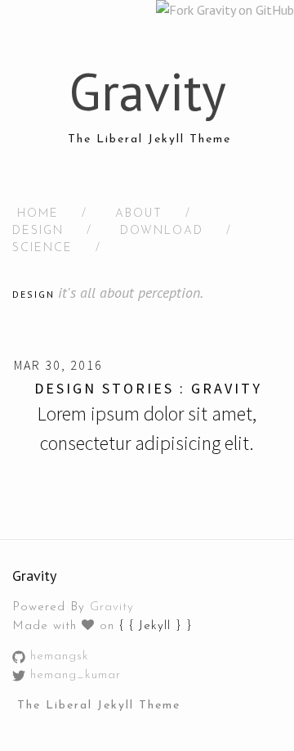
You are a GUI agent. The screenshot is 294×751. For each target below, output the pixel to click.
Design (38, 231)
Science (42, 248)
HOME (38, 214)
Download (161, 231)
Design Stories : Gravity (148, 388)
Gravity (112, 607)
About (139, 214)
